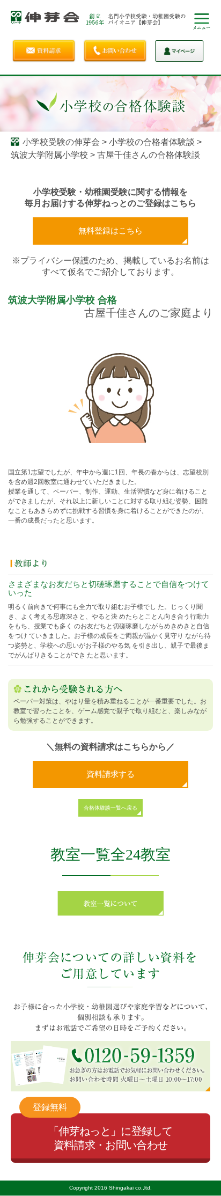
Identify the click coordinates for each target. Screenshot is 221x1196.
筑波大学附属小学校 (49, 154)
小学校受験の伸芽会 (61, 141)
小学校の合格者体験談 (152, 141)
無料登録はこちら (110, 230)
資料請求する (110, 774)
